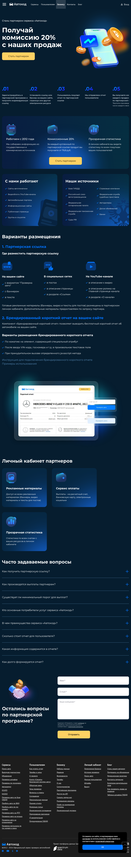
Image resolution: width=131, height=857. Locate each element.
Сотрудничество (63, 787)
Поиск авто (6, 769)
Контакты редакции (115, 779)
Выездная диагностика (11, 772)
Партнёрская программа (66, 790)
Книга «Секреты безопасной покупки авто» (40, 780)
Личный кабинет (92, 764)
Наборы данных (63, 769)
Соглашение (34, 796)
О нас (59, 783)
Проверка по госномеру (11, 783)
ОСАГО (4, 790)
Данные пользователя (93, 779)
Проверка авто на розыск (12, 816)
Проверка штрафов (9, 779)
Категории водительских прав (117, 784)
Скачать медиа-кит (64, 797)
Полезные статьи (36, 807)
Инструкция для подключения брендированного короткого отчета (47, 359)
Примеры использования (19, 363)
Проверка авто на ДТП (11, 813)
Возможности (62, 776)
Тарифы (60, 779)
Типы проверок (35, 789)
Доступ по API (62, 794)
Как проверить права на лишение (117, 790)
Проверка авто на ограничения (9, 821)
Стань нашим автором (116, 769)
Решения (60, 772)
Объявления (7, 776)
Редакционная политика (117, 776)
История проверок (91, 772)
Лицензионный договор (66, 810)
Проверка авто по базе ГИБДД (11, 798)
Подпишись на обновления (118, 772)
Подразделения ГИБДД (38, 821)
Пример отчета (35, 803)
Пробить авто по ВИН (10, 803)
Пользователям (37, 764)
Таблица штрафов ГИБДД (117, 795)
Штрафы (87, 783)
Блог (109, 764)
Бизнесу (61, 764)
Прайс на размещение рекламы (66, 805)
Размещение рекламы (65, 801)
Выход (86, 787)
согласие (81, 723)
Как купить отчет (36, 769)
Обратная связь (35, 785)
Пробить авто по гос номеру (10, 808)
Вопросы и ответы (36, 792)
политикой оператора (75, 726)
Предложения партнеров (39, 814)
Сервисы (6, 764)
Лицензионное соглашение (40, 810)
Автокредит (6, 787)
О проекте (33, 776)
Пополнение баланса (92, 769)
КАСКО (5, 794)
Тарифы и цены (35, 772)
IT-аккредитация (36, 818)
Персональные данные (38, 800)
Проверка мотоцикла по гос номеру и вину (11, 827)
